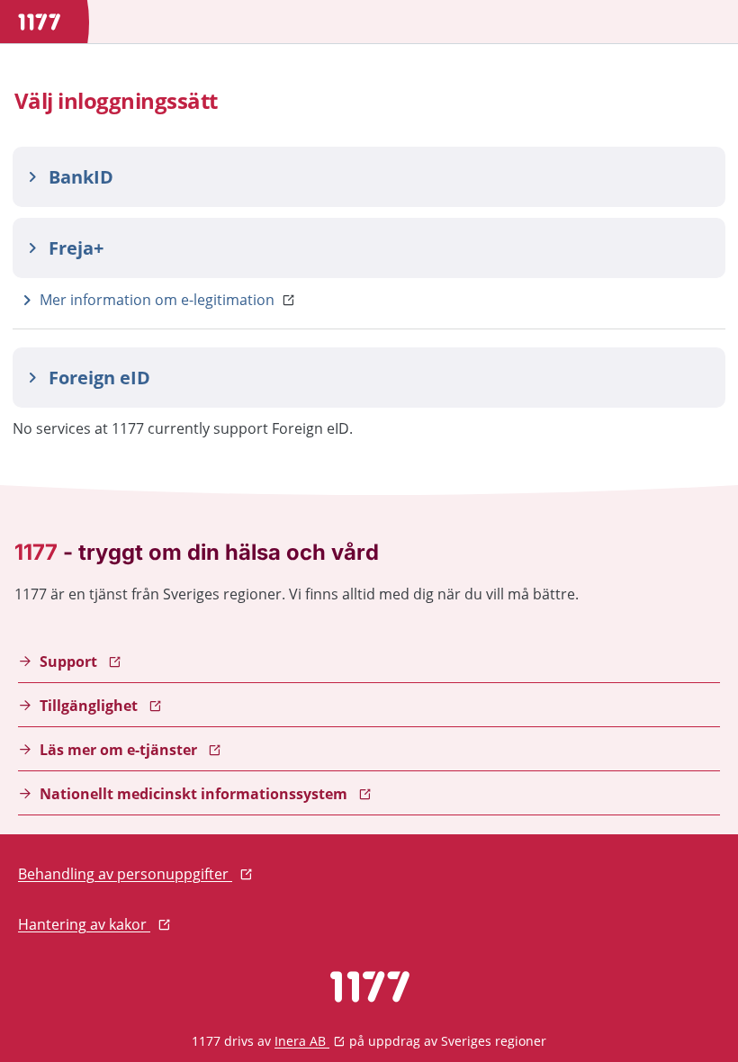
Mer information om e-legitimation (157, 300)
